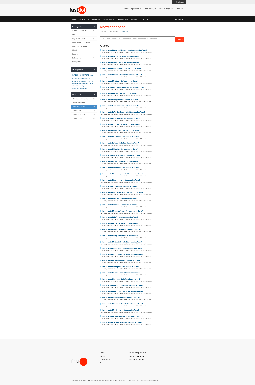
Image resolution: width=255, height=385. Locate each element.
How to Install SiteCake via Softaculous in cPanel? (121, 260)
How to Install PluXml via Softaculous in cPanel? (120, 310)
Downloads (76, 110)
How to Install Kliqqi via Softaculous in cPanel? (119, 149)
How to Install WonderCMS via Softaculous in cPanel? (122, 316)
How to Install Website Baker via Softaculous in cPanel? (123, 112)
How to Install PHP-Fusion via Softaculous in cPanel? (121, 69)
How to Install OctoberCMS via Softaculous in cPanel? (122, 285)
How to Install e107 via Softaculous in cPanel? (119, 93)
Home (74, 19)
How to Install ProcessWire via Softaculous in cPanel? (122, 211)
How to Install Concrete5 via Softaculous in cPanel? (121, 75)
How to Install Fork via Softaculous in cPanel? (119, 205)
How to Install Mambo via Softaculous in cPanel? (120, 137)
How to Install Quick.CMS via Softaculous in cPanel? (121, 242)
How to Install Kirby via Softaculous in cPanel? (119, 236)
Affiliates (134, 19)
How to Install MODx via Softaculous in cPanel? (119, 81)
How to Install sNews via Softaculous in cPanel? (120, 143)
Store (81, 19)
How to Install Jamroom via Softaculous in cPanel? (121, 279)
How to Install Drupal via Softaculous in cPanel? (120, 56)
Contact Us (144, 19)
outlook (83, 78)
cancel (86, 86)
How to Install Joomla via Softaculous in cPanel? (120, 62)
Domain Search (105, 359)
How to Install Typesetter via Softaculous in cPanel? (121, 322)
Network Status (122, 19)
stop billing (80, 88)
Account (178, 19)
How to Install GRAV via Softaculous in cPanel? (119, 217)
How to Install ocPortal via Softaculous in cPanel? (120, 130)
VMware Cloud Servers (137, 359)
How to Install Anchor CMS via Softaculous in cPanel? (122, 291)
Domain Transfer (105, 363)
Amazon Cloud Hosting (137, 356)
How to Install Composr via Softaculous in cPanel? (121, 230)
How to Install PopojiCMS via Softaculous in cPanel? (121, 248)
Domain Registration (131, 9)
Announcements (94, 19)
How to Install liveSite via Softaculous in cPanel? (120, 298)
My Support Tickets (80, 99)
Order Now (180, 9)
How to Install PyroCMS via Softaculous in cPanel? (121, 155)
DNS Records (89, 84)
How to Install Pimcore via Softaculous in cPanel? (120, 273)
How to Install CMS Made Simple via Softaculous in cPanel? (124, 87)
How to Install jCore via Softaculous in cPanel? (119, 162)
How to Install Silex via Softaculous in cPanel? (119, 186)
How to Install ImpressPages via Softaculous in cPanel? (122, 192)
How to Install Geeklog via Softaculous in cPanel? (120, 180)
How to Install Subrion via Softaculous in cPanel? (120, 124)
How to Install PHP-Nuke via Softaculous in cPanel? (121, 118)
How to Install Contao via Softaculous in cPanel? (120, 168)
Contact (102, 356)
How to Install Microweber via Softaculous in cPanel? (122, 254)
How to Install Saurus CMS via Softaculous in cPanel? (122, 304)
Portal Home (103, 31)
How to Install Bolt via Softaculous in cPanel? (119, 199)
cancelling (81, 86)
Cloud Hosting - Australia (137, 353)
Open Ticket (77, 118)
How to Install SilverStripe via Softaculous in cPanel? (122, 174)
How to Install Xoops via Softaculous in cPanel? (120, 100)
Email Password (80, 74)
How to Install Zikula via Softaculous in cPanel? (120, 106)
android (82, 81)
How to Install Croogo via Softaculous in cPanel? (120, 267)
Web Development (166, 9)
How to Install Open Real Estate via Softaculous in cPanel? (124, 50)
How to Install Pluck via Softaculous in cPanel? (119, 223)
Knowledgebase (108, 19)
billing (85, 88)
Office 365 (75, 86)
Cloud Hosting (149, 9)
